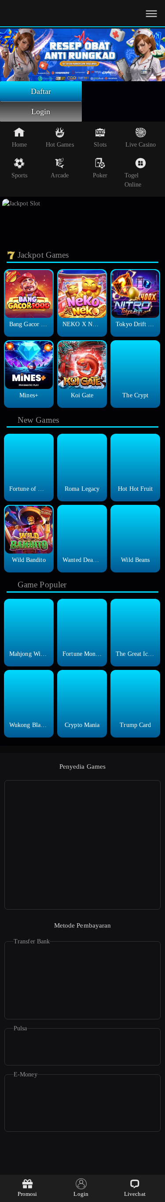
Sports (19, 175)
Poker (100, 175)
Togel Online (133, 180)
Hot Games (60, 144)
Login (41, 111)
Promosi (27, 1194)
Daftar (41, 91)
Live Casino (140, 144)
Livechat (135, 1194)
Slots (100, 144)
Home (19, 144)
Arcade (60, 175)
